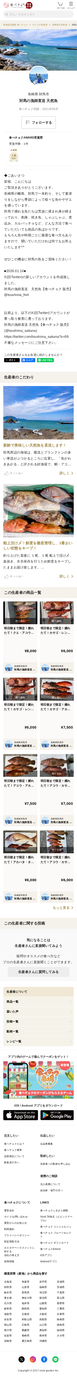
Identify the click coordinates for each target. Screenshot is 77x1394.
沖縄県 (43, 1341)
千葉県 (60, 1292)
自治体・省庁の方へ (51, 1190)
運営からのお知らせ (15, 1222)
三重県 (60, 1308)
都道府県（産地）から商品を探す (26, 1273)
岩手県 (43, 1281)
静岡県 (25, 1308)
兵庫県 (60, 1314)
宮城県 (60, 1281)
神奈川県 (27, 1297)
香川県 (8, 1330)
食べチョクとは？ (14, 1143)
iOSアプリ (46, 1255)
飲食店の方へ (11, 1162)
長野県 (60, 1303)
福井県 (25, 1303)
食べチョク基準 (13, 1150)
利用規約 (9, 1229)
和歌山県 (27, 1319)
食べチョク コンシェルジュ (55, 1226)
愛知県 (43, 1308)
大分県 (60, 1335)
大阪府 (43, 1314)
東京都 (8, 1297)
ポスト (12, 360)
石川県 (8, 1303)
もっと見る (61, 907)
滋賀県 (8, 1314)
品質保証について (14, 1156)
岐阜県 (8, 1308)
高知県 (43, 1330)
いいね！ (17, 473)
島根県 (60, 1319)
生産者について (17, 991)
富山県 (60, 1297)
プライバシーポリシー (17, 1235)
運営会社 (9, 1210)
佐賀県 (8, 1335)
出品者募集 (46, 1143)
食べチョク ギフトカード (54, 1242)
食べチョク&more (50, 1249)
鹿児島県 (27, 1341)
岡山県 (8, 1324)
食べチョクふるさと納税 (54, 1210)
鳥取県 (43, 1319)
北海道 (8, 1281)
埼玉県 (43, 1292)
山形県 (25, 1287)
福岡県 (60, 1330)
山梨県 (43, 1303)
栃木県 (8, 1292)
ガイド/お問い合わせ (16, 1216)
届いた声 (12, 1011)
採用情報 (9, 1261)
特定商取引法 (11, 1241)
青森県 (25, 1281)
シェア (29, 360)
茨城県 (60, 1287)
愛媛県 (25, 1330)
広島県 (25, 1324)
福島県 (43, 1287)
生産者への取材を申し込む (55, 1163)
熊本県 (43, 1335)
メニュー (71, 8)
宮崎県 (8, 1341)
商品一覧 (12, 1001)
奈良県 (8, 1319)
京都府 (25, 1314)
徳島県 (60, 1324)
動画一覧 (12, 1031)
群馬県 (25, 1292)
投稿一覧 (12, 1021)
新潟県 (43, 1297)
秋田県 (8, 1287)
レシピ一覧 (14, 1041)
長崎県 (25, 1335)
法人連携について (50, 1184)
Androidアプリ (48, 1261)
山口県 (43, 1324)
